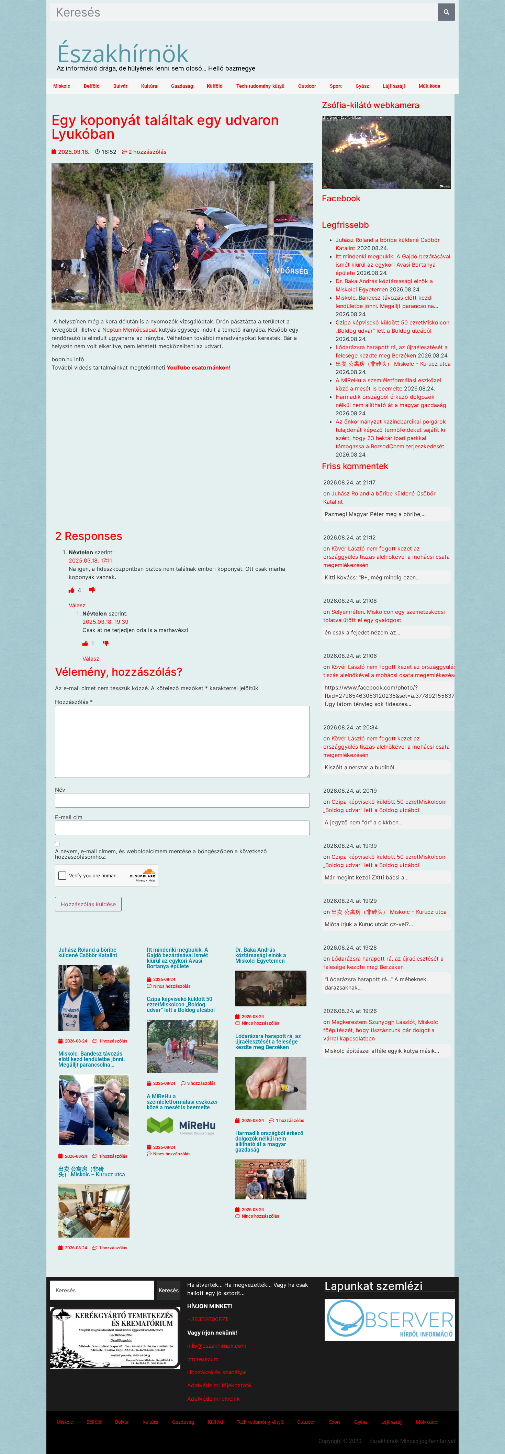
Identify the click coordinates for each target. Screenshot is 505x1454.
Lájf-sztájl (394, 86)
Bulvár (120, 86)
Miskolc (61, 86)
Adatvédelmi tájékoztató (219, 1385)
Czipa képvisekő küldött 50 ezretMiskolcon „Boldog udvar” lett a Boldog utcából (181, 1004)
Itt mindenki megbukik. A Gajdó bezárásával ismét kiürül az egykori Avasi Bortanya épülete (177, 958)
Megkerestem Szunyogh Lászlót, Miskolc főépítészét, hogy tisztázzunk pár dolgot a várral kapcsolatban (380, 1030)
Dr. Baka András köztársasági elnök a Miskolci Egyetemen (260, 955)
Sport (336, 86)
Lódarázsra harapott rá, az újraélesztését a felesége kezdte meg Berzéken (268, 1041)
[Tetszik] (72, 590)
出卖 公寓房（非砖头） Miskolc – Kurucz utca (91, 1172)
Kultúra (149, 86)
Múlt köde (429, 86)
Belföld (92, 86)
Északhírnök (123, 53)
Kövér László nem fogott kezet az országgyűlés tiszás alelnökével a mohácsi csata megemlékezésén (386, 556)
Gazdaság (182, 86)
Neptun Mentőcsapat (129, 329)
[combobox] (102, 1290)
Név (60, 789)
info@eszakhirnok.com (216, 1345)
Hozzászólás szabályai (217, 1372)
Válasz (77, 605)
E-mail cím (68, 817)
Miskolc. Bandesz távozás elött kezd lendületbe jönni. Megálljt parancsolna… (91, 1059)
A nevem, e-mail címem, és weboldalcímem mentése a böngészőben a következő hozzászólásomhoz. (161, 853)
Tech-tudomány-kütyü (260, 86)
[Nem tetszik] (92, 590)
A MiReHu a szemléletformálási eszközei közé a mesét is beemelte (182, 1102)
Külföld (215, 86)
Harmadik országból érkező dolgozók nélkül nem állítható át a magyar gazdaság (269, 1141)
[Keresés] (446, 12)
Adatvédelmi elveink (213, 1398)
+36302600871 (207, 1319)
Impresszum (202, 1359)
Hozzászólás (74, 702)
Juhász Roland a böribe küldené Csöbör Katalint (87, 953)
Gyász (362, 86)
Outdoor (307, 86)
